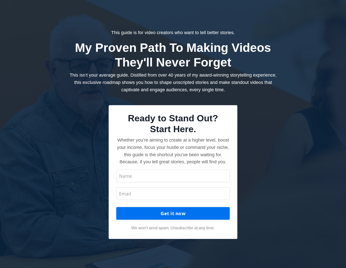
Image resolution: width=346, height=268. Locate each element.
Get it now (173, 213)
